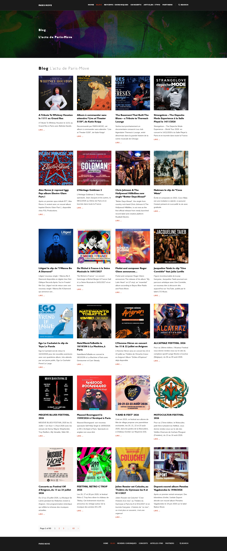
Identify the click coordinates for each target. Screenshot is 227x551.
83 (74, 528)
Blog (99, 5)
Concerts (136, 5)
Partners (167, 5)
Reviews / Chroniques (116, 5)
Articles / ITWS (152, 5)
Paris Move (45, 5)
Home (91, 5)
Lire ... (42, 130)
